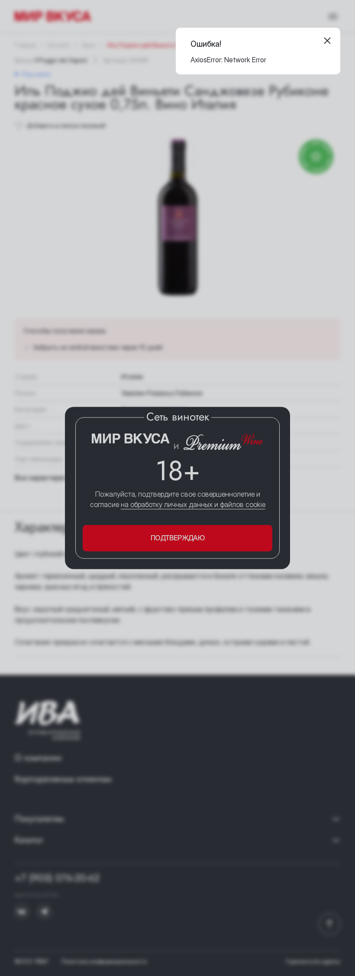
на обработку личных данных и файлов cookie (193, 504)
